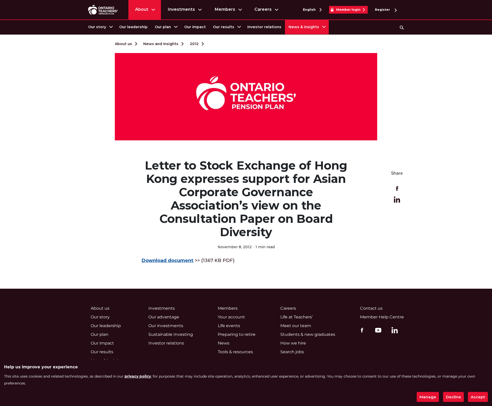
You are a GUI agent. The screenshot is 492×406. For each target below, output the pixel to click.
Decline (453, 396)
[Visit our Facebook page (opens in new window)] (360, 330)
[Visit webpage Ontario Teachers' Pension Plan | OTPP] (103, 9)
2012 (194, 43)
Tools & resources (235, 351)
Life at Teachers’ (296, 317)
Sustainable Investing (170, 334)
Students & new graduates (307, 334)
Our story (97, 27)
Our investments (165, 325)
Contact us (371, 308)
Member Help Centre (382, 317)
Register (383, 10)
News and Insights (160, 43)
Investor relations (264, 27)
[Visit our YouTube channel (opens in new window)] (377, 330)
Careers (263, 9)
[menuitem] (100, 27)
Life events (229, 325)
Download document (167, 260)
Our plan (163, 27)
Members (224, 9)
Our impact (195, 27)
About (141, 9)
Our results (223, 27)
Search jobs (292, 351)
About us (123, 43)
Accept (478, 396)
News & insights (304, 27)
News (223, 343)
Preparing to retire (236, 334)
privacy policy (138, 376)
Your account (231, 317)
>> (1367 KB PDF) (188, 260)
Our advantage (163, 317)
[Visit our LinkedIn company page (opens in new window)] (393, 331)
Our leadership (133, 27)
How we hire (293, 343)
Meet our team (295, 325)
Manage (427, 396)
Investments (181, 9)
